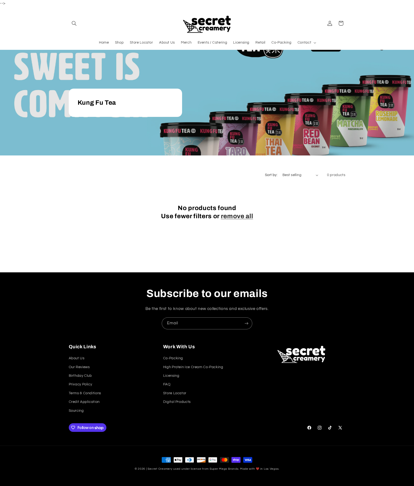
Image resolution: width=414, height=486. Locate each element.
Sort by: (271, 175)
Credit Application (84, 402)
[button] (74, 23)
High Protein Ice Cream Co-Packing (193, 367)
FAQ (167, 384)
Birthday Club (80, 375)
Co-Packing (173, 358)
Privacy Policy (80, 384)
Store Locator (174, 393)
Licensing (171, 375)
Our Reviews (79, 367)
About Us (77, 358)
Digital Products (177, 402)
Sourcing (76, 410)
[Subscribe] (246, 323)
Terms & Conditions (85, 393)
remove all (237, 216)
